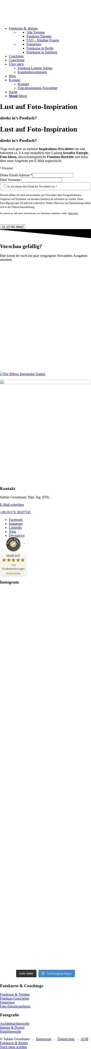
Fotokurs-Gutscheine (14, 998)
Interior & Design (12, 1027)
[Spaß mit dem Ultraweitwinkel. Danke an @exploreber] (45, 936)
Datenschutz (66, 1039)
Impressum (43, 1039)
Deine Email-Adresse (16, 175)
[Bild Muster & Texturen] (45, 431)
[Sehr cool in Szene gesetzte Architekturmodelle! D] (45, 873)
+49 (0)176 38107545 (15, 512)
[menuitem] (50, 40)
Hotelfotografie (10, 1031)
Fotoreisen (7, 1002)
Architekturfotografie (14, 1023)
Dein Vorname (10, 180)
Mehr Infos (73, 213)
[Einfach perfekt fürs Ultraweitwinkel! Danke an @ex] (45, 684)
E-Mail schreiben (12, 505)
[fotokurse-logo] (33, 21)
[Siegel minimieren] (24, 543)
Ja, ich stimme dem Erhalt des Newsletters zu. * (32, 186)
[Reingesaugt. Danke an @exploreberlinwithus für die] (45, 621)
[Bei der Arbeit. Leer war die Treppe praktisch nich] (45, 747)
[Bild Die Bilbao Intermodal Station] (45, 374)
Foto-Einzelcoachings (15, 1006)
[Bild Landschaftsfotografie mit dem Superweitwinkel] (45, 317)
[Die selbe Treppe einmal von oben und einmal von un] (45, 810)
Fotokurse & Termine (15, 994)
